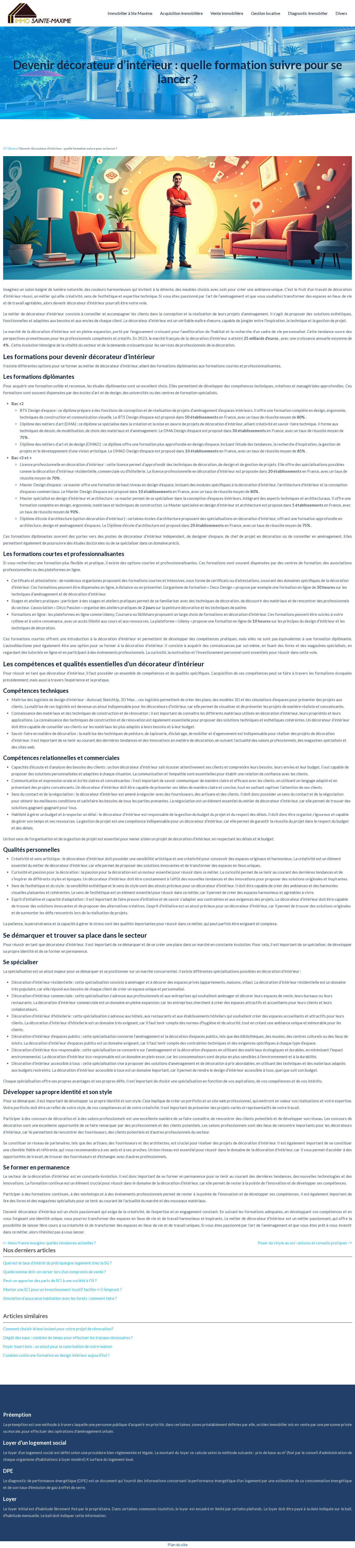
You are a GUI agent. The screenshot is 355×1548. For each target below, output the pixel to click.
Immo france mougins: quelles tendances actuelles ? (52, 1242)
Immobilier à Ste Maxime (130, 13)
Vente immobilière (227, 13)
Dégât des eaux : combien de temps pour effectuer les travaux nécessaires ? (68, 1337)
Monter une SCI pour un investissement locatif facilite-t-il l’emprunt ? (62, 1289)
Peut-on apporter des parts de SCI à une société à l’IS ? (50, 1280)
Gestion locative (265, 13)
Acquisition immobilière (181, 13)
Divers (341, 13)
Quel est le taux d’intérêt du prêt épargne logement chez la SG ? (57, 1263)
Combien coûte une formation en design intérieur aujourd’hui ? (56, 1355)
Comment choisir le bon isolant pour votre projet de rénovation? (58, 1328)
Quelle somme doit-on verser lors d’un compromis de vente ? (54, 1271)
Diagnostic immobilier (308, 13)
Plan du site (178, 1544)
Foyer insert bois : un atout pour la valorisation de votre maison (57, 1346)
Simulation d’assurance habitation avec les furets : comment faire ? (60, 1298)
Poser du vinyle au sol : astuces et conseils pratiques (302, 1242)
